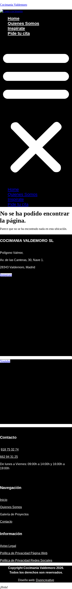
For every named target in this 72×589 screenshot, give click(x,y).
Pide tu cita (19, 33)
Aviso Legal (8, 546)
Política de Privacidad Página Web (23, 553)
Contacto (6, 521)
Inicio (3, 499)
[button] (36, 111)
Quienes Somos (23, 23)
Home (13, 18)
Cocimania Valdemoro (13, 4)
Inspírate (16, 28)
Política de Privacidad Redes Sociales (26, 560)
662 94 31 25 (9, 456)
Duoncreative (45, 580)
